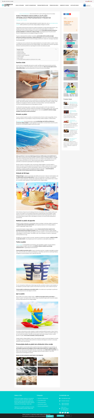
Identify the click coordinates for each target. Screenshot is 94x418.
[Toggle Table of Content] (56, 49)
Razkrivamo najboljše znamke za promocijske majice (73, 111)
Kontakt (11, 1)
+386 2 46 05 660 (6, 1)
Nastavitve (68, 415)
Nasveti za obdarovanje (43, 398)
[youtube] (70, 14)
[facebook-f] (64, 14)
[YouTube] (68, 413)
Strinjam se (60, 415)
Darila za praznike (42, 402)
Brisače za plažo (21, 52)
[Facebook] (60, 413)
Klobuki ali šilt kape (22, 53)
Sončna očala (20, 50)
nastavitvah (50, 416)
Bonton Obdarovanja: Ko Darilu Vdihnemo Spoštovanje (73, 139)
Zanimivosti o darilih (42, 404)
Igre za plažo (20, 58)
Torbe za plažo (21, 56)
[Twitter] (63, 413)
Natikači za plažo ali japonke (23, 55)
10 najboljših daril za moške (74, 129)
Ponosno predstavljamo (43, 406)
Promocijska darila (42, 400)
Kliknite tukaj (70, 43)
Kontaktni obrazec (65, 400)
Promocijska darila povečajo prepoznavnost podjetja (73, 121)
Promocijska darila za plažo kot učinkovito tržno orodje (29, 59)
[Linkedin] (65, 413)
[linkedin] (68, 14)
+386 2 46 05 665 (65, 404)
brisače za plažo (20, 121)
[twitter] (66, 14)
